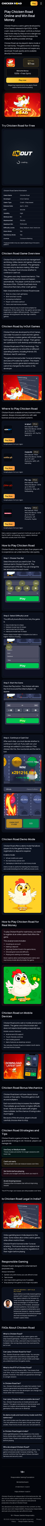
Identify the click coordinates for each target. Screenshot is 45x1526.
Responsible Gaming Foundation (22, 1477)
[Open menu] (41, 3)
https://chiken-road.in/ (22, 1491)
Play (34, 3)
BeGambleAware (23, 1482)
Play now (22, 80)
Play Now (9, 440)
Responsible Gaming (25, 1521)
